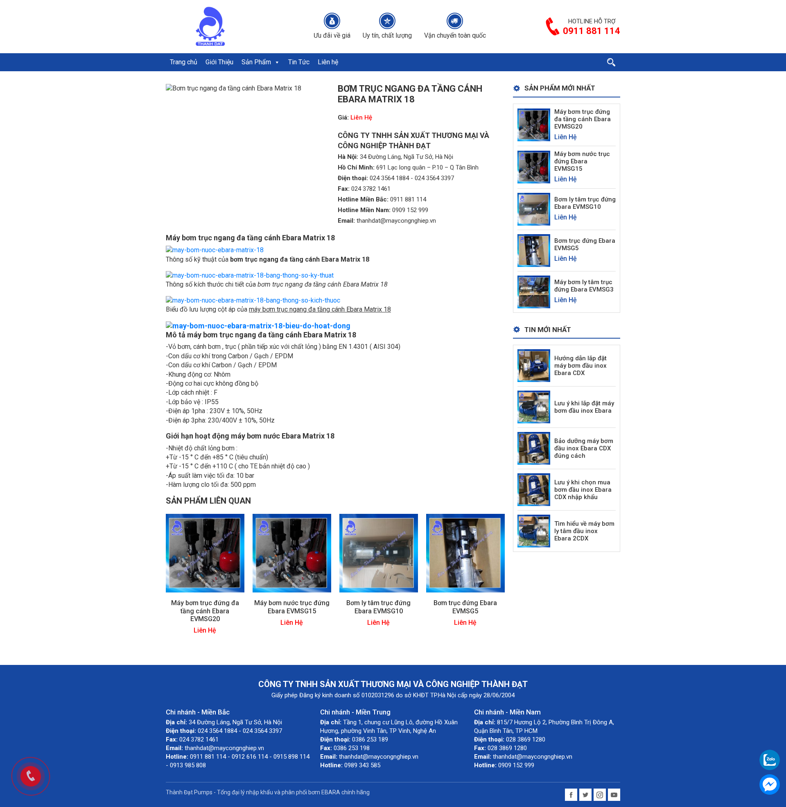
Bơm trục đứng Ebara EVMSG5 (465, 607)
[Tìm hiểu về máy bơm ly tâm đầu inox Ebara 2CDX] (533, 531)
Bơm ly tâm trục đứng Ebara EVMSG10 (378, 607)
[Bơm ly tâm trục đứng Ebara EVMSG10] (378, 553)
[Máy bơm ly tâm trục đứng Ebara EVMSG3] (533, 291)
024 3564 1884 (389, 178)
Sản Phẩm (256, 62)
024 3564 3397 (434, 178)
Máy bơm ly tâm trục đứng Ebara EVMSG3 (584, 285)
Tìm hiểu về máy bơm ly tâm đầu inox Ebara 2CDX (584, 531)
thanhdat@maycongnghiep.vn (396, 220)
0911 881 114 (408, 199)
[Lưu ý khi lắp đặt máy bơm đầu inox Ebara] (533, 407)
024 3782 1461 (371, 188)
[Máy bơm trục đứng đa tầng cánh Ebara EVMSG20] (205, 553)
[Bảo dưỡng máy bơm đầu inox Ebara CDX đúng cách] (533, 448)
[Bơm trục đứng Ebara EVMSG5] (465, 553)
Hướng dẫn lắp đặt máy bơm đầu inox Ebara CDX (580, 366)
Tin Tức (298, 62)
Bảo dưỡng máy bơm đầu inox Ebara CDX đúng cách (583, 448)
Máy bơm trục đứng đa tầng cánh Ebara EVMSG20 (205, 610)
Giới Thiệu (219, 62)
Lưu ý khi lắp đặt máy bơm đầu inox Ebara (584, 407)
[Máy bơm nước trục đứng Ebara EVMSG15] (292, 553)
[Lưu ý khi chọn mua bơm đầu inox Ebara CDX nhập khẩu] (533, 489)
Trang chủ (183, 62)
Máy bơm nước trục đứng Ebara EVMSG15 (292, 607)
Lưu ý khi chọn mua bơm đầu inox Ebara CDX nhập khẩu (583, 490)
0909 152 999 (410, 210)
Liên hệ (328, 62)
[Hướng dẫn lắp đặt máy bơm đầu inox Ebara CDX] (533, 365)
